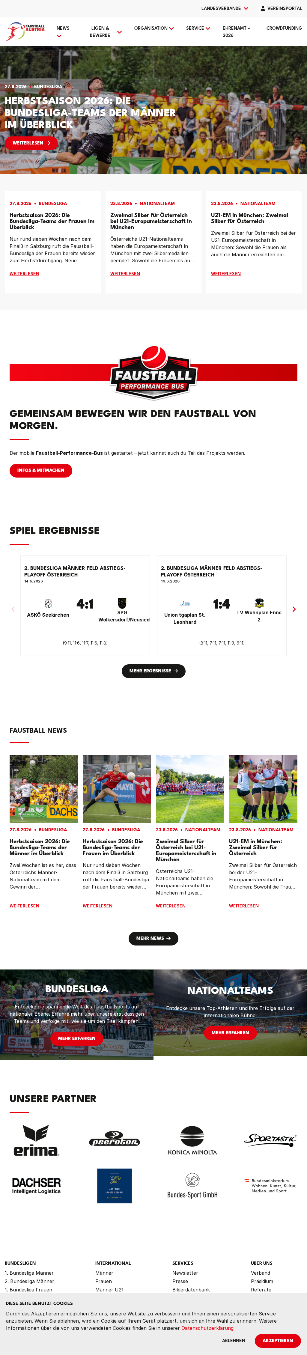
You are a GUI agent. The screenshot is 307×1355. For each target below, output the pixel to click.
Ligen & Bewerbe (100, 32)
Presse (180, 1281)
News (63, 28)
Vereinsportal (284, 9)
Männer (104, 1273)
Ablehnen (233, 1341)
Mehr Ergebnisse (150, 671)
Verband (260, 1273)
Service (195, 28)
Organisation (151, 28)
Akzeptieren (278, 1341)
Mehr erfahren (77, 1039)
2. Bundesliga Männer (29, 1281)
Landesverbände (221, 9)
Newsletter (185, 1273)
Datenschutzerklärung (207, 1328)
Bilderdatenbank (191, 1290)
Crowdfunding (284, 28)
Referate (261, 1290)
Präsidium (262, 1281)
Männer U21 (109, 1290)
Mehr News (150, 939)
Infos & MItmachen (40, 471)
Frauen (103, 1281)
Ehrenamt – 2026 (236, 32)
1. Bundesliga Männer (29, 1273)
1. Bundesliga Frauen (28, 1290)
